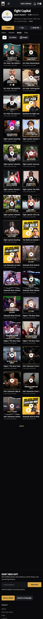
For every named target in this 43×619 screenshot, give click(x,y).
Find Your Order (7, 612)
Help (3, 615)
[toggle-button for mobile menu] (9, 3)
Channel (11, 33)
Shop (26, 33)
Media (19, 33)
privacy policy (19, 589)
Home (4, 33)
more (31, 21)
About (4, 609)
